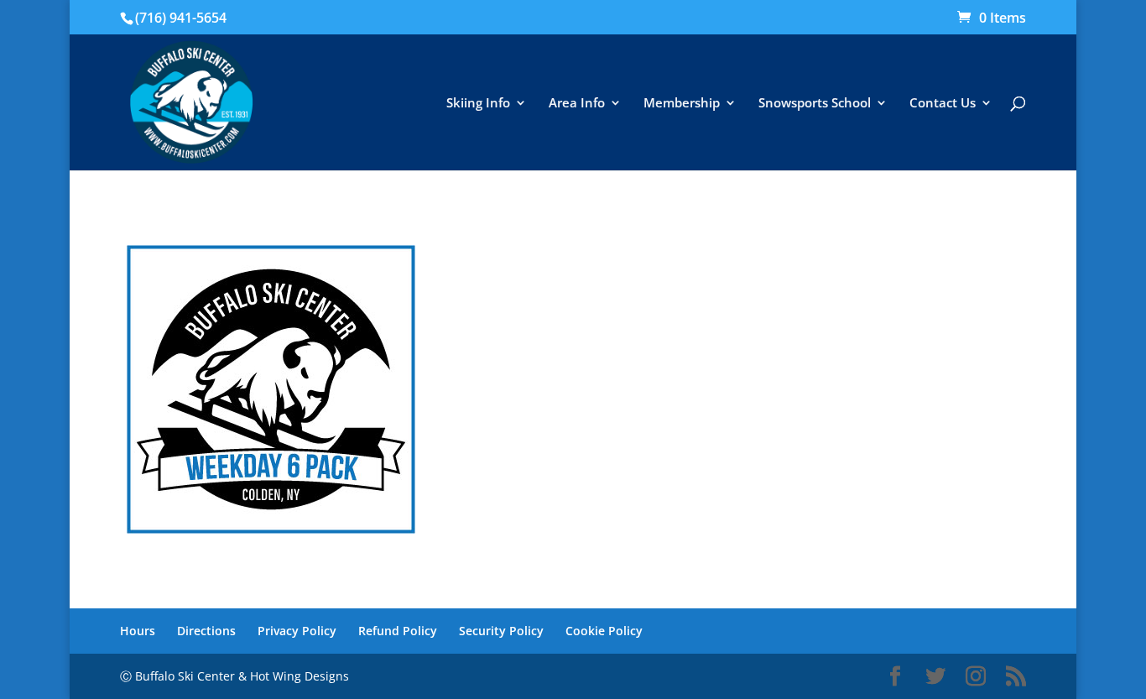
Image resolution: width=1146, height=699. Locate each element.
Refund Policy (397, 631)
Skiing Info (478, 104)
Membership (681, 104)
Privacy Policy (297, 631)
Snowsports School (814, 104)
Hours (137, 631)
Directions (206, 631)
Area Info (577, 104)
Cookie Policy (604, 631)
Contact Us (942, 104)
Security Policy (501, 631)
